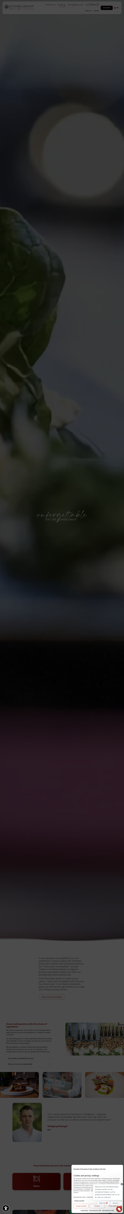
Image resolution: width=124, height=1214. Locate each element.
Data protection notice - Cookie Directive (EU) (85, 1197)
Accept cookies (81, 1206)
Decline (97, 1206)
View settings (113, 1206)
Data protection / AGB (95, 1210)
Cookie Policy (84, 1210)
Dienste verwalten (79, 1200)
